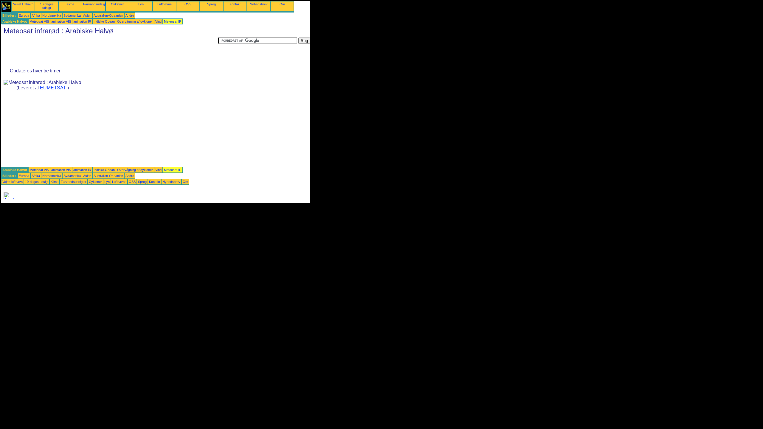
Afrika (36, 15)
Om (282, 4)
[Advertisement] (109, 51)
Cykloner (117, 4)
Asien (87, 15)
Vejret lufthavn (23, 4)
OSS (187, 4)
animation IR (82, 21)
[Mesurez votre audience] (9, 197)
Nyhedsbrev (259, 4)
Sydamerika (72, 15)
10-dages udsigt (47, 6)
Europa (24, 15)
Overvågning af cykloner (135, 21)
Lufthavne (164, 4)
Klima (70, 4)
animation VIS (61, 21)
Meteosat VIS (39, 21)
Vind (158, 21)
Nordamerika (51, 15)
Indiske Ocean (104, 21)
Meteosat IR (173, 21)
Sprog (211, 4)
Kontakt (235, 4)
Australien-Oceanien (108, 15)
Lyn (141, 4)
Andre (129, 15)
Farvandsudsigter (96, 4)
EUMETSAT (53, 87)
